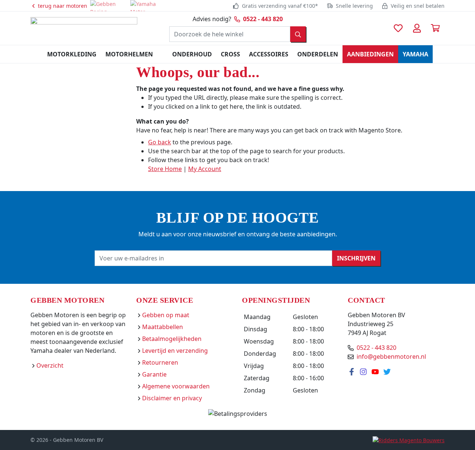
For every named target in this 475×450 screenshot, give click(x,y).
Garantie (154, 374)
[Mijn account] (416, 28)
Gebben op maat (165, 315)
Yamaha (415, 54)
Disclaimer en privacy (172, 398)
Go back (159, 142)
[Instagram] (364, 371)
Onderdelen (317, 54)
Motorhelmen (129, 54)
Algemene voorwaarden (176, 386)
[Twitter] (387, 371)
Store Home (165, 169)
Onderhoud (192, 54)
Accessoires (268, 54)
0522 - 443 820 (263, 19)
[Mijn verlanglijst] (398, 28)
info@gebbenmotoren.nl (391, 356)
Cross (230, 54)
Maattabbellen (162, 327)
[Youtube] (375, 371)
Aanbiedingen (370, 54)
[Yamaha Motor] (148, 5)
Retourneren (160, 362)
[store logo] (83, 27)
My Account (204, 169)
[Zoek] (298, 34)
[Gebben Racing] (108, 5)
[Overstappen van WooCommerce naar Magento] (409, 439)
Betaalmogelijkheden (172, 339)
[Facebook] (352, 371)
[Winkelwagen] (435, 28)
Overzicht (49, 365)
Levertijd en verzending (175, 350)
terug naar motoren (61, 5)
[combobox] (229, 34)
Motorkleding (71, 54)
